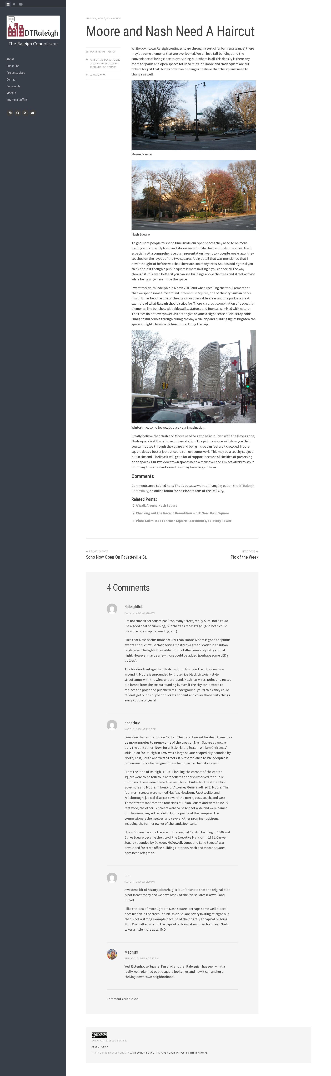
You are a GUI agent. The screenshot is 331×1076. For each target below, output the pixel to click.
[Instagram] (10, 112)
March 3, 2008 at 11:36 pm (140, 729)
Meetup (11, 93)
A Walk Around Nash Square (157, 505)
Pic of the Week (244, 557)
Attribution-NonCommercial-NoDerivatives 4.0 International (168, 1052)
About (10, 59)
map (136, 298)
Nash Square (109, 63)
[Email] (32, 112)
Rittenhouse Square (103, 67)
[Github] (17, 112)
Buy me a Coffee (17, 100)
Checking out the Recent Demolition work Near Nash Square (182, 513)
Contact (11, 79)
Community (14, 86)
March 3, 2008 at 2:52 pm (139, 612)
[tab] (8, 4)
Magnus (131, 952)
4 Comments (97, 75)
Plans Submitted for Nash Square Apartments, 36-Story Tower (184, 520)
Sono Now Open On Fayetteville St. (116, 557)
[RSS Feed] (25, 112)
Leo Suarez (114, 18)
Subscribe (13, 66)
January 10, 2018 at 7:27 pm (141, 958)
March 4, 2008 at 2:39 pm (139, 881)
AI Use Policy (100, 1046)
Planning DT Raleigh (103, 51)
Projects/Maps (16, 72)
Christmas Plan (100, 59)
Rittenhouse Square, (194, 293)
